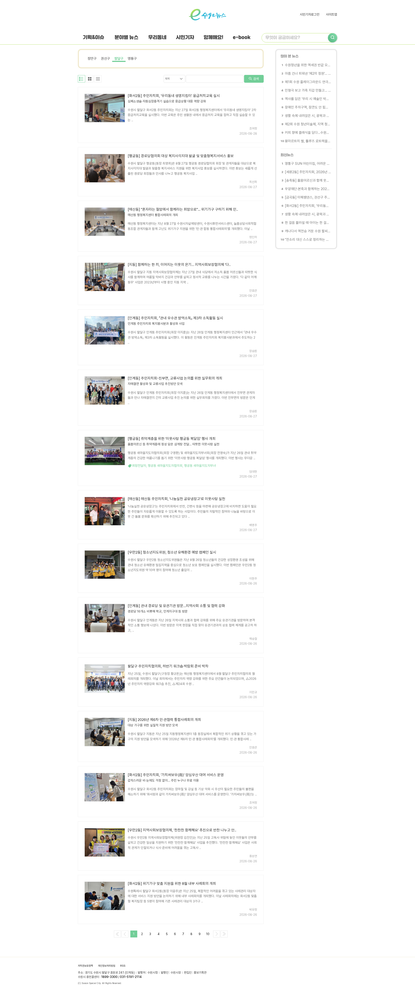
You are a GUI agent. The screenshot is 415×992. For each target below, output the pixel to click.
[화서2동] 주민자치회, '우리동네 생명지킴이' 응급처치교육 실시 (174, 96)
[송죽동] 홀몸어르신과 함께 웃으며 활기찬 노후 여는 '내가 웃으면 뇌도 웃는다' (308, 180)
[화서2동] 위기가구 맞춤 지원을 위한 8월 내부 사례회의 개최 (172, 883)
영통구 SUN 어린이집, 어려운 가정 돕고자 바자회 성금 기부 (308, 164)
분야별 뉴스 (126, 37)
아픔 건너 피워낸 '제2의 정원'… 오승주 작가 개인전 (308, 73)
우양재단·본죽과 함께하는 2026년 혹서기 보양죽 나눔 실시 (308, 189)
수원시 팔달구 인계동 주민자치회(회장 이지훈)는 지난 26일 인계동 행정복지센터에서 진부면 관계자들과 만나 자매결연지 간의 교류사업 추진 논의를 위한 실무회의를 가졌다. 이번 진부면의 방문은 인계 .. (191, 398)
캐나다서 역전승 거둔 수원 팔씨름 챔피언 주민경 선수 (308, 231)
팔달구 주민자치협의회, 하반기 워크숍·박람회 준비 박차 (168, 666)
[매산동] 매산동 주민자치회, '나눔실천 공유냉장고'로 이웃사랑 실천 (176, 499)
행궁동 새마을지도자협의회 (165, 466)
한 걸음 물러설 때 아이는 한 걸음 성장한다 (308, 223)
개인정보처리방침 (106, 965)
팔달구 (118, 59)
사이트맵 (331, 14)
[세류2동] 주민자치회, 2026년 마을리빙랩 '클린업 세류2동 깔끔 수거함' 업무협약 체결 (308, 172)
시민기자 (185, 37)
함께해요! (213, 37)
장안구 (92, 59)
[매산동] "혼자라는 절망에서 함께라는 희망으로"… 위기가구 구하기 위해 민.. (183, 209)
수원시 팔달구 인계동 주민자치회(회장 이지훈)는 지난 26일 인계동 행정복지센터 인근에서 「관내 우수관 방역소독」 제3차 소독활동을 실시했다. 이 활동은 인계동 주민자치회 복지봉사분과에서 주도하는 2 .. (192, 337)
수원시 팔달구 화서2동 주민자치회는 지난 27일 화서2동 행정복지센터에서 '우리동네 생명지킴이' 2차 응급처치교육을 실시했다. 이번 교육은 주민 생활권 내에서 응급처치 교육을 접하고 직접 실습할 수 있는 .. (192, 115)
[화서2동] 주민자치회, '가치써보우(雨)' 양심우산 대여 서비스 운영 (176, 775)
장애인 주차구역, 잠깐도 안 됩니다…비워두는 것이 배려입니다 (308, 107)
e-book (242, 37)
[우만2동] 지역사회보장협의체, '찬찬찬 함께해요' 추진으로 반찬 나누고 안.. (182, 830)
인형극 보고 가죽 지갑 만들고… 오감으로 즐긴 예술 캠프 (308, 90)
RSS (122, 965)
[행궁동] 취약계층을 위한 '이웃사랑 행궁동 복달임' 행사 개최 (171, 439)
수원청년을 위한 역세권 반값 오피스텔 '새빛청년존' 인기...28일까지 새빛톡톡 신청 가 (308, 65)
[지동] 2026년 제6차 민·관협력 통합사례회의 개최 (164, 720)
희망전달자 (139, 466)
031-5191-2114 (131, 977)
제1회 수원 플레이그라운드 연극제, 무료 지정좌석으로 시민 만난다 (308, 82)
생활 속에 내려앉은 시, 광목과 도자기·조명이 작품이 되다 (308, 116)
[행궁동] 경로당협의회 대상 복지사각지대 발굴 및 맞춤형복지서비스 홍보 (181, 156)
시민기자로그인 (309, 14)
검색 (255, 79)
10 (207, 934)
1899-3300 (109, 977)
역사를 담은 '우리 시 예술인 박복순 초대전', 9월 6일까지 (308, 99)
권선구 (105, 59)
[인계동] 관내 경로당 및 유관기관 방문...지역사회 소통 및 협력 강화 (176, 606)
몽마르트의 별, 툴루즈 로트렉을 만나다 (308, 141)
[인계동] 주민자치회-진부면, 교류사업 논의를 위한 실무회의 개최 (175, 378)
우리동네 (157, 37)
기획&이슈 (93, 37)
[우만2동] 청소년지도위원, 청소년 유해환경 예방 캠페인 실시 (172, 552)
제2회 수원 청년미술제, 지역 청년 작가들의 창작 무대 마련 (308, 124)
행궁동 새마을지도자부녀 (200, 466)
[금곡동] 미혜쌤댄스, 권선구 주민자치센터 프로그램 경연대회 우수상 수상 (308, 197)
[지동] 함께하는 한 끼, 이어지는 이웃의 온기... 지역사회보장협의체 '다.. (179, 265)
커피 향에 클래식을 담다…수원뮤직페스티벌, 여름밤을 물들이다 (308, 133)
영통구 (132, 59)
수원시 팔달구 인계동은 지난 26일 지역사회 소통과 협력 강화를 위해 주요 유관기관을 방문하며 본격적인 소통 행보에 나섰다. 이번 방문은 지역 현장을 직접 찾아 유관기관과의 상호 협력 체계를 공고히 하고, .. (192, 625)
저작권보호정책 (85, 965)
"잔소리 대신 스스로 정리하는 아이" (308, 239)
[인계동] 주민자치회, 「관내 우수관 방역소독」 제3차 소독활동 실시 (175, 318)
